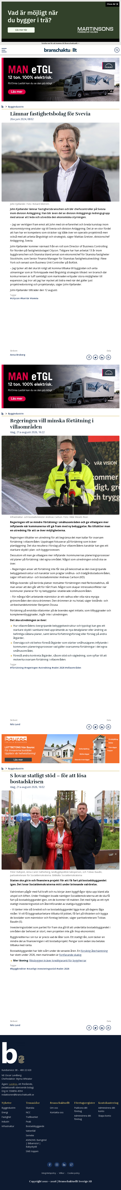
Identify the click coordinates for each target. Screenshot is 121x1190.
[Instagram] (56, 1164)
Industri (5, 1121)
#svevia (34, 298)
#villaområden (73, 667)
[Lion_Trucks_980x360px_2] (60, 79)
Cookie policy (73, 1173)
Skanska (30, 1107)
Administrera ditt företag (82, 1117)
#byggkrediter (18, 968)
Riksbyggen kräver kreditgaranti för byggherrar (57, 960)
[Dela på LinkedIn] (102, 357)
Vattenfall (30, 1130)
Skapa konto (104, 1115)
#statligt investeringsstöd (41, 968)
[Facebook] (49, 1164)
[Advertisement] (60, 326)
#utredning (44, 667)
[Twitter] (71, 1164)
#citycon (15, 298)
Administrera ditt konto (106, 1109)
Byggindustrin (16, 106)
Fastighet (6, 1116)
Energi (5, 1112)
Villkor (62, 1173)
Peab (28, 1121)
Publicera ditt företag (80, 1109)
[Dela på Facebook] (89, 357)
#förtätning (17, 667)
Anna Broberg (17, 355)
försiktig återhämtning (94, 951)
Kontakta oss (56, 1112)
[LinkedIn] (64, 1164)
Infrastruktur (8, 1126)
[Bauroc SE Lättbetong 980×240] (60, 748)
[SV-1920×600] (60, 20)
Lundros (13, 1083)
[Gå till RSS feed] (108, 357)
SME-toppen (32, 1151)
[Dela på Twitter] (95, 357)
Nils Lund (15, 724)
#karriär (24, 298)
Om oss (54, 1107)
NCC (28, 1112)
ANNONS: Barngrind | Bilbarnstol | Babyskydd (36, 1143)
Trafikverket (32, 1116)
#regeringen (31, 667)
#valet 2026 (58, 667)
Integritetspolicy (49, 1173)
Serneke (30, 1135)
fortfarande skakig (70, 955)
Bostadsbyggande (35, 1126)
